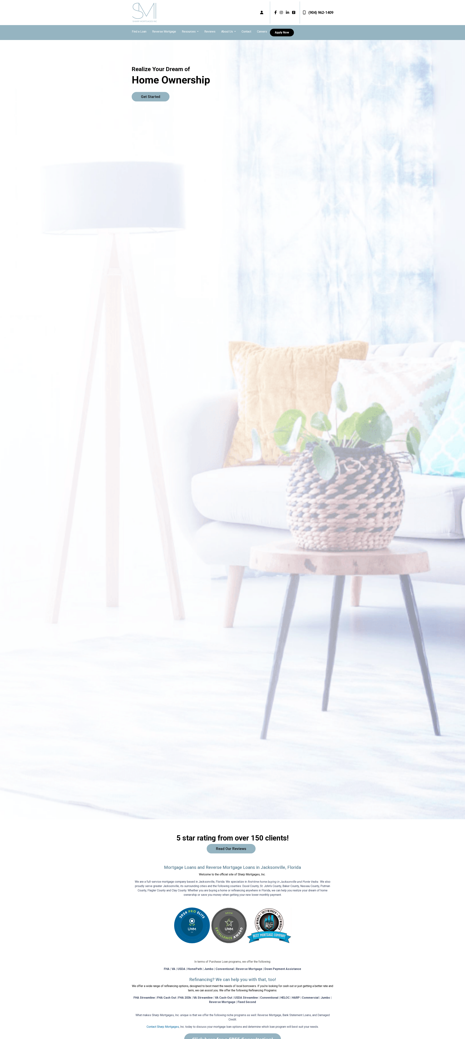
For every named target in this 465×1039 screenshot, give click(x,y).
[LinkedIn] (287, 12)
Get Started (150, 97)
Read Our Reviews (231, 849)
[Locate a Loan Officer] (261, 12)
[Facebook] (275, 12)
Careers (262, 31)
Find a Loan (139, 31)
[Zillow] (293, 12)
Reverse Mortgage (164, 31)
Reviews (209, 31)
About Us (227, 31)
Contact (246, 31)
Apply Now (282, 32)
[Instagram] (281, 12)
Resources (189, 31)
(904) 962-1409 (320, 12)
